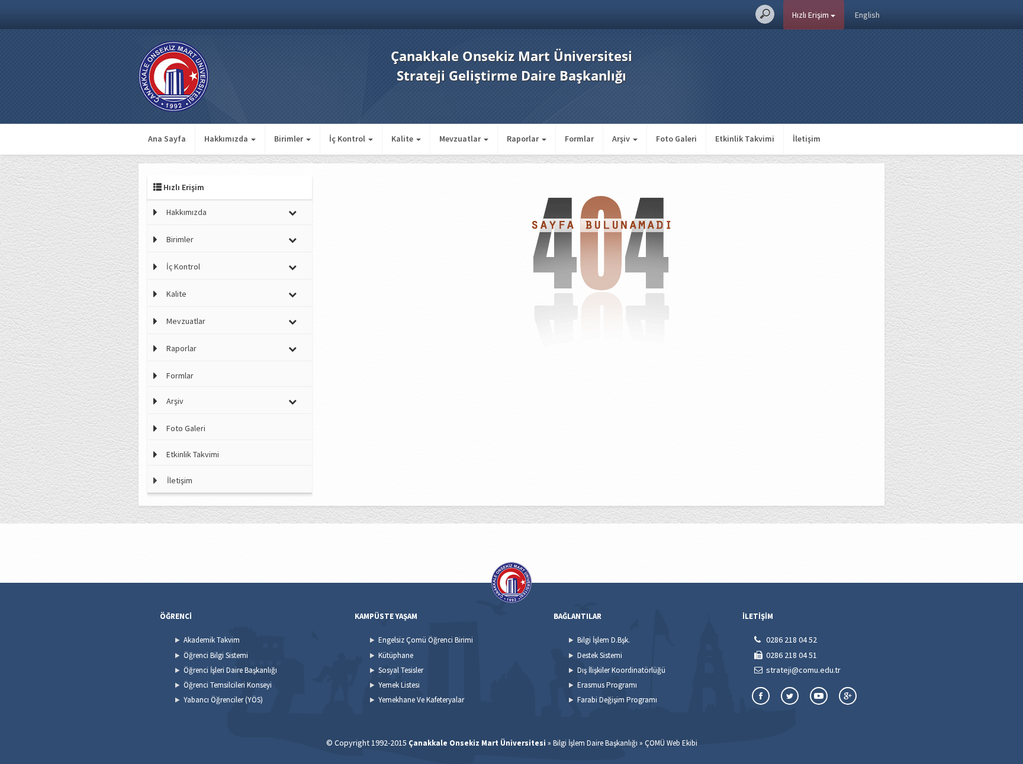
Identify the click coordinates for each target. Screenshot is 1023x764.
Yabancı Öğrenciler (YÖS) (223, 700)
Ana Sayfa (167, 138)
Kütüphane (395, 655)
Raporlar (181, 348)
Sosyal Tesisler (400, 670)
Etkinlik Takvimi (744, 138)
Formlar (579, 138)
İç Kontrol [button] (348, 138)
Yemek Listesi (399, 685)
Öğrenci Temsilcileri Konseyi (228, 685)
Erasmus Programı (607, 685)
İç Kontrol (183, 266)
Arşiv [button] (622, 138)
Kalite (176, 293)
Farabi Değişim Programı (617, 700)
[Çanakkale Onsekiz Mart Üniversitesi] (174, 75)
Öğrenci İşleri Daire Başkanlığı (230, 670)
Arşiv (175, 401)
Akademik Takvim (212, 640)
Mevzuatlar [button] (460, 138)
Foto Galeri (676, 138)
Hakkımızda (186, 212)
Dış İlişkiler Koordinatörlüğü (621, 670)
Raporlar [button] (524, 138)
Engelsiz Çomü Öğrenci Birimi (425, 640)
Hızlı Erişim (811, 14)
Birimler (180, 239)
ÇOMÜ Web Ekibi (671, 743)
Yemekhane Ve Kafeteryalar (421, 700)
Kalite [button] (403, 138)
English (867, 14)
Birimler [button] (289, 138)
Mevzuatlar (185, 321)
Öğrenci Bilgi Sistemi (216, 655)
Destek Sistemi (599, 655)
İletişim (807, 138)
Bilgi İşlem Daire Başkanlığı (595, 743)
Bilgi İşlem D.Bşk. (603, 640)
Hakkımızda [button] (227, 138)
